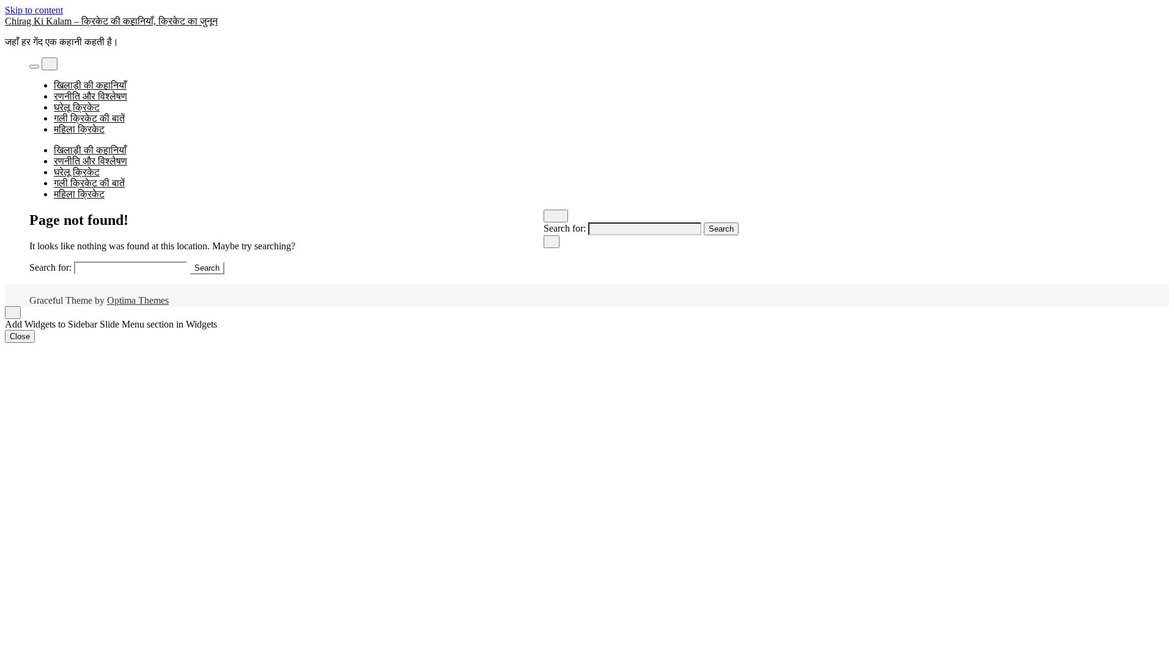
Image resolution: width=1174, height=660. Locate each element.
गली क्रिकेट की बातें (89, 118)
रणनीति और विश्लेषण (90, 96)
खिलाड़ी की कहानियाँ (90, 85)
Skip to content (34, 10)
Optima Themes (138, 300)
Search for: (565, 228)
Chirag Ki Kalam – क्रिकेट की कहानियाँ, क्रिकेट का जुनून (111, 21)
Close (20, 336)
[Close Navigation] (551, 241)
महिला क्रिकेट (79, 129)
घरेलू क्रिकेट (77, 107)
